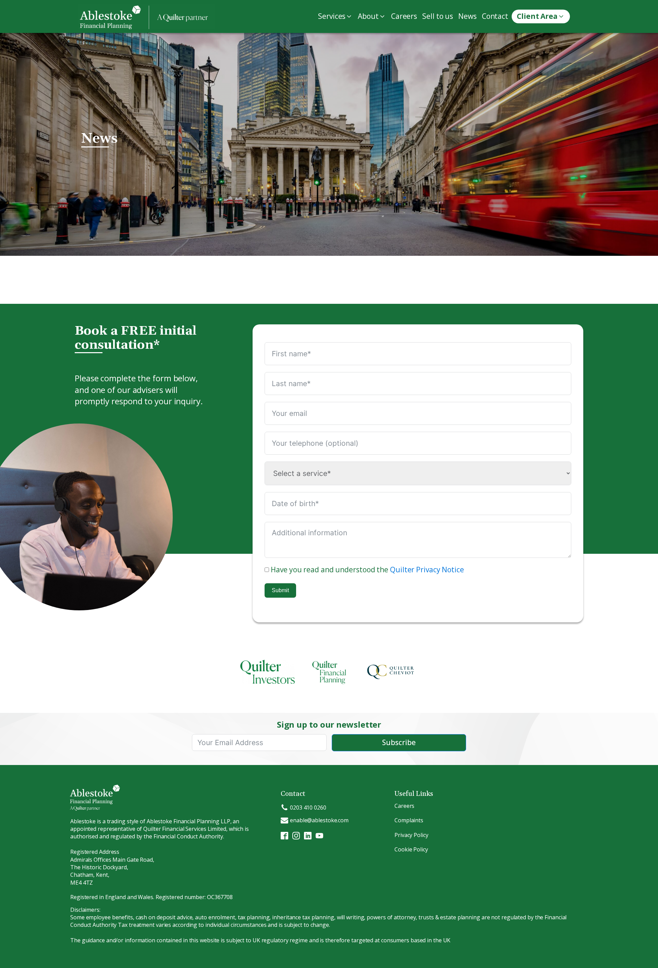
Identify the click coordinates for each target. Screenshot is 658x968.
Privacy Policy (411, 835)
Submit (280, 590)
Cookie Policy (411, 849)
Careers (404, 806)
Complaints (408, 820)
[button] (336, 16)
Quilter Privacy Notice (427, 569)
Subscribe (399, 742)
